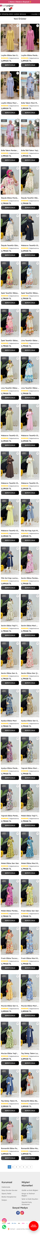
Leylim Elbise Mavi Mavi (10, 103)
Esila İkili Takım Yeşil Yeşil (30, 150)
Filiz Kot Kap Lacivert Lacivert (10, 578)
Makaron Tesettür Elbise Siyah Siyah (30, 245)
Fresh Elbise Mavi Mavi (30, 958)
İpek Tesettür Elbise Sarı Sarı (10, 293)
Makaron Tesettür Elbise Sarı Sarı (10, 530)
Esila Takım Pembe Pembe (10, 150)
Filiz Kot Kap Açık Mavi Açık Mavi (30, 530)
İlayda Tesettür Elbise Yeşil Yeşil (30, 198)
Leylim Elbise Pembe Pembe (30, 55)
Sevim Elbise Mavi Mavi (30, 625)
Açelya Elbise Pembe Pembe (10, 768)
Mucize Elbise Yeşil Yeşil (10, 1053)
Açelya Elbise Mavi (9, 721)
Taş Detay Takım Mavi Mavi (10, 1101)
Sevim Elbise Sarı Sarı (10, 673)
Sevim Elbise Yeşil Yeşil (10, 625)
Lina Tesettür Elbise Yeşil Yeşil (10, 388)
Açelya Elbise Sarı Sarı (30, 721)
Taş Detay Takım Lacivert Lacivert (30, 1053)
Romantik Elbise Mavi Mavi (30, 1148)
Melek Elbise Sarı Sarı (10, 863)
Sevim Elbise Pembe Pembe (30, 578)
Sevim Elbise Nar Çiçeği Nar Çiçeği (30, 673)
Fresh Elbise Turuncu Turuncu (10, 958)
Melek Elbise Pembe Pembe (10, 911)
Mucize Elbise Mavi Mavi (30, 1006)
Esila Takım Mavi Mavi (30, 103)
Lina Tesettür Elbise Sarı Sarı (30, 340)
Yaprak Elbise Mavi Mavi (30, 768)
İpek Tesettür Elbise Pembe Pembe (10, 340)
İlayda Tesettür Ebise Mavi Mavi (10, 245)
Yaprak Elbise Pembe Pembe (10, 816)
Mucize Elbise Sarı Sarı (10, 1006)
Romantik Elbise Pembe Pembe (10, 1148)
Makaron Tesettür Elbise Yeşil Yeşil (10, 435)
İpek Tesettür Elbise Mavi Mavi (30, 293)
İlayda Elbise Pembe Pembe (10, 198)
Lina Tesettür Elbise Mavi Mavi (30, 388)
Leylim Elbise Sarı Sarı (10, 55)
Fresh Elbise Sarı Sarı (30, 911)
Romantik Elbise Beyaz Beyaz (30, 1101)
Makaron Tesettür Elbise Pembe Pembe (30, 435)
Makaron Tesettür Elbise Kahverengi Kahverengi (10, 483)
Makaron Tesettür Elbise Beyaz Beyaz (30, 483)
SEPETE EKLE (10, 65)
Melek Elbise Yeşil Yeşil (30, 816)
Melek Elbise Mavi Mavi (30, 863)
